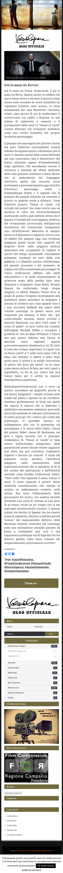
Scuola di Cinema (14, 835)
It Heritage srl (22, 851)
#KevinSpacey (14, 567)
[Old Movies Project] (31, 743)
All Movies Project (32, 646)
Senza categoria (32, 692)
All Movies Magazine (32, 651)
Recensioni (32, 687)
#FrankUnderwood (17, 563)
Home (9, 626)
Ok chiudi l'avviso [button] (46, 865)
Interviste (32, 677)
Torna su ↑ (31, 583)
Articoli (32, 662)
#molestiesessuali (37, 567)
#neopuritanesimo (16, 571)
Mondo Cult (12, 830)
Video (32, 697)
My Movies (11, 820)
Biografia (38, 626)
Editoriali (32, 672)
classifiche (32, 667)
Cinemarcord (32, 656)
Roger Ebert (12, 825)
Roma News (12, 816)
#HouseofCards (41, 563)
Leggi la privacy (31, 869)
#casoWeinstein (22, 559)
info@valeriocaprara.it (41, 850)
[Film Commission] (26, 782)
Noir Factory (32, 682)
